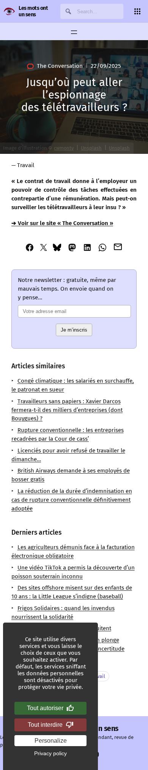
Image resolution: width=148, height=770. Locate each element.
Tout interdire (45, 724)
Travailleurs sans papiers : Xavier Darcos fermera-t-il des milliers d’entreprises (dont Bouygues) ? (67, 410)
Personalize (51, 740)
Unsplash (91, 148)
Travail (25, 165)
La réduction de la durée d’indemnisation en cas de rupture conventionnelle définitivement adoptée (71, 500)
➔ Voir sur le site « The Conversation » (62, 223)
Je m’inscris (74, 330)
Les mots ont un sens (33, 11)
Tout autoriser (45, 708)
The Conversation (60, 66)
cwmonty (64, 148)
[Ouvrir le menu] (74, 32)
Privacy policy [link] (50, 753)
